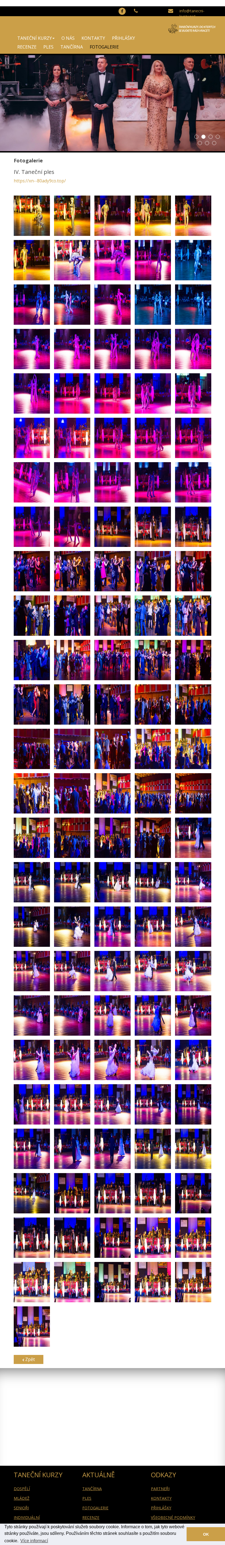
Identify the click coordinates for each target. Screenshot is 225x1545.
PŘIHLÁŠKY (123, 38)
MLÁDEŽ (21, 1498)
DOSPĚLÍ (22, 1488)
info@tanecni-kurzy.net (191, 13)
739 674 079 (144, 21)
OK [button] (206, 1534)
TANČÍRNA (71, 47)
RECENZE (26, 47)
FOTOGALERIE (104, 47)
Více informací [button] (34, 1540)
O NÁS (68, 38)
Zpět (29, 1359)
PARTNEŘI (160, 1488)
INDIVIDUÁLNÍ (27, 1517)
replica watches (16, 3)
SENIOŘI (21, 1507)
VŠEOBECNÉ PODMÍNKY (173, 1517)
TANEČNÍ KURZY (34, 38)
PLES (48, 47)
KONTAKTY (93, 38)
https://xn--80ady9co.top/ (40, 181)
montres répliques (52, 3)
